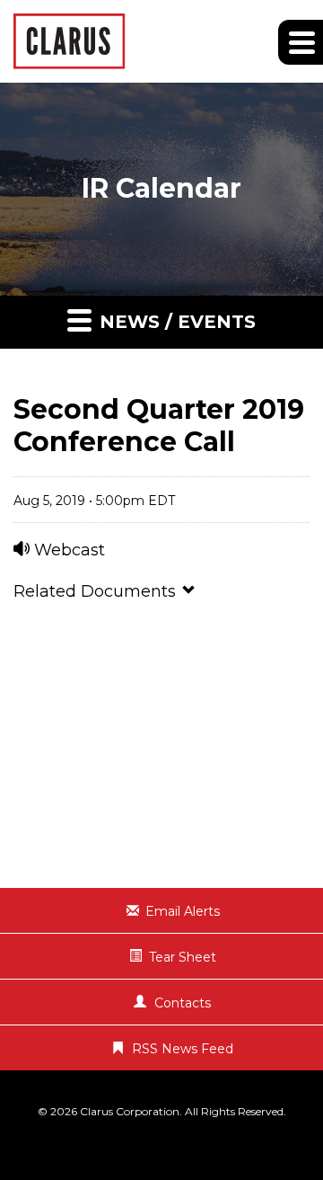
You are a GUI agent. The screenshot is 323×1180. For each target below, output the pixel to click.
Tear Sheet (182, 957)
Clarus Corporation (129, 1111)
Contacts (182, 1003)
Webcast (67, 550)
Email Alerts (182, 911)
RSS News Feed (182, 1049)
